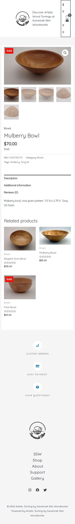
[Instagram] (29, 490)
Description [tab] (10, 178)
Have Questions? (37, 395)
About (37, 466)
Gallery (37, 478)
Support (37, 472)
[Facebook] (37, 490)
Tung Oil (25, 162)
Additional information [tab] (17, 185)
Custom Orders (37, 353)
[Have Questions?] (37, 387)
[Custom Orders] (37, 345)
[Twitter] (45, 490)
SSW (37, 454)
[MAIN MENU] (8, 18)
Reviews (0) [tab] (11, 192)
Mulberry (15, 162)
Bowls (7, 128)
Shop (37, 460)
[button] (65, 52)
